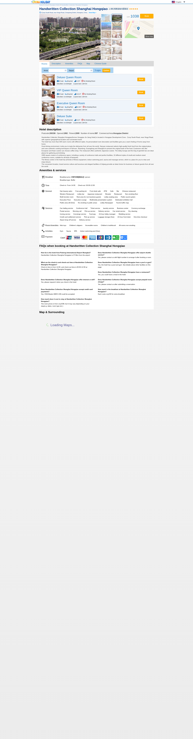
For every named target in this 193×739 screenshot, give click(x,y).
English (178, 2)
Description (56, 64)
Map (88, 64)
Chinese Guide (100, 64)
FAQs (80, 64)
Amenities (69, 64)
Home (41, 5)
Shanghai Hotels (55, 5)
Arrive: (46, 70)
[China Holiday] (41, 3)
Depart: (71, 70)
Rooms (44, 64)
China (46, 5)
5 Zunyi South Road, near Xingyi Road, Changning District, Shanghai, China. (68, 12)
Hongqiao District (120, 133)
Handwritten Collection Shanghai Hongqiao (74, 5)
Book (147, 16)
